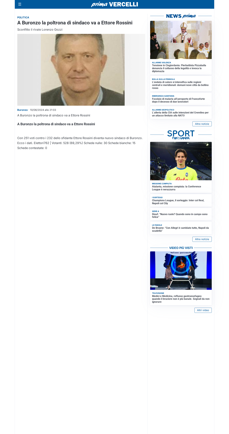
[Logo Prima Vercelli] (114, 4)
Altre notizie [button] (202, 123)
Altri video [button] (203, 310)
